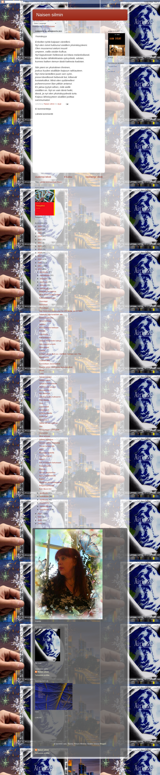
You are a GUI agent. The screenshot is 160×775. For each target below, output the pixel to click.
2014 (40, 266)
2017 (40, 256)
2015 (40, 263)
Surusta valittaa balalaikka (49, 443)
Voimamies (43, 433)
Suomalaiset (44, 347)
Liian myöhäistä (45, 456)
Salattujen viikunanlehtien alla (51, 314)
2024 (40, 233)
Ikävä (41, 449)
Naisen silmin (49, 14)
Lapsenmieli (44, 407)
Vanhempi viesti (94, 177)
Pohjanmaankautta (46, 486)
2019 (40, 249)
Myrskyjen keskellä (46, 453)
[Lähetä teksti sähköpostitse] (67, 104)
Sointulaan (43, 305)
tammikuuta (45, 509)
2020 (40, 246)
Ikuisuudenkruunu (46, 318)
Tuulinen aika (44, 360)
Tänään (42, 351)
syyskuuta (44, 282)
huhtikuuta (44, 500)
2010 (40, 520)
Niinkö (41, 370)
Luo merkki (111, 71)
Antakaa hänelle (45, 413)
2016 (40, 259)
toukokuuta (44, 496)
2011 (40, 517)
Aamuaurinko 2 (45, 390)
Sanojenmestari (45, 377)
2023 (40, 236)
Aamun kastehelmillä (47, 476)
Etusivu (68, 177)
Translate (51, 26)
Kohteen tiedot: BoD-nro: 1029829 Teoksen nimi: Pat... (60, 354)
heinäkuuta (44, 289)
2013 (40, 269)
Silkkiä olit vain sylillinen (48, 423)
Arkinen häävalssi (46, 440)
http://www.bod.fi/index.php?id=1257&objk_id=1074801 (61, 311)
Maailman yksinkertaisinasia (50, 482)
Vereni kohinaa (45, 321)
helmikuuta (44, 506)
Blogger (103, 744)
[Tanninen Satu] (109, 69)
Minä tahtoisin (44, 436)
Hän (40, 426)
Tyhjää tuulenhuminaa (48, 383)
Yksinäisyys (43, 308)
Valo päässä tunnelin (47, 344)
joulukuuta (44, 272)
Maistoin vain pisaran (47, 387)
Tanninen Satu (112, 66)
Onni (41, 403)
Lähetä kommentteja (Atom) (51, 182)
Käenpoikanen (45, 337)
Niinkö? (42, 459)
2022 (40, 239)
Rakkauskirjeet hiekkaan (48, 328)
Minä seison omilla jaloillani (50, 295)
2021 (40, 243)
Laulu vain (43, 416)
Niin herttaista (44, 393)
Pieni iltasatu (44, 400)
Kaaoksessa (44, 357)
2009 (40, 524)
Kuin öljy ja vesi (45, 489)
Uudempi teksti (43, 177)
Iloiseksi (42, 324)
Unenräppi (43, 301)
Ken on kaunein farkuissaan (50, 463)
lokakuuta (44, 279)
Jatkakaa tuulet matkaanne (50, 397)
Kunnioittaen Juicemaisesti (49, 364)
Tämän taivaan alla (46, 446)
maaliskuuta (45, 503)
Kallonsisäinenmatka (47, 298)
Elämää (42, 331)
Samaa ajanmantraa (47, 472)
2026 (40, 226)
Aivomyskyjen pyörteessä (49, 430)
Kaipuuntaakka (45, 466)
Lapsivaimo (43, 334)
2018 (40, 253)
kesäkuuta (44, 493)
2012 (40, 514)
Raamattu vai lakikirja (47, 291)
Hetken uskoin (44, 380)
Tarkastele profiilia (42, 675)
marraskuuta (45, 275)
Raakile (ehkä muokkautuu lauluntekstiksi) (55, 367)
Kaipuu (42, 479)
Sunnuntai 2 (44, 420)
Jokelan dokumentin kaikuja (50, 341)
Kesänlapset (44, 410)
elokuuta (43, 285)
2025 (40, 230)
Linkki (41, 374)
